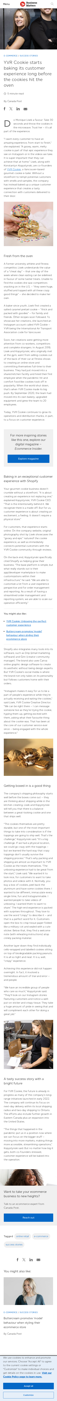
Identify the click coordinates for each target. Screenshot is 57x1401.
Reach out (28, 1217)
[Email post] (25, 108)
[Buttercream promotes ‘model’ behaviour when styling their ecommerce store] (28, 1292)
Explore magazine (28, 458)
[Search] (52, 4)
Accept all (28, 1386)
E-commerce (11, 56)
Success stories (29, 56)
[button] (4, 108)
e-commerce (41, 1236)
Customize (28, 1395)
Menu (6, 4)
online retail (22, 1236)
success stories (14, 1244)
